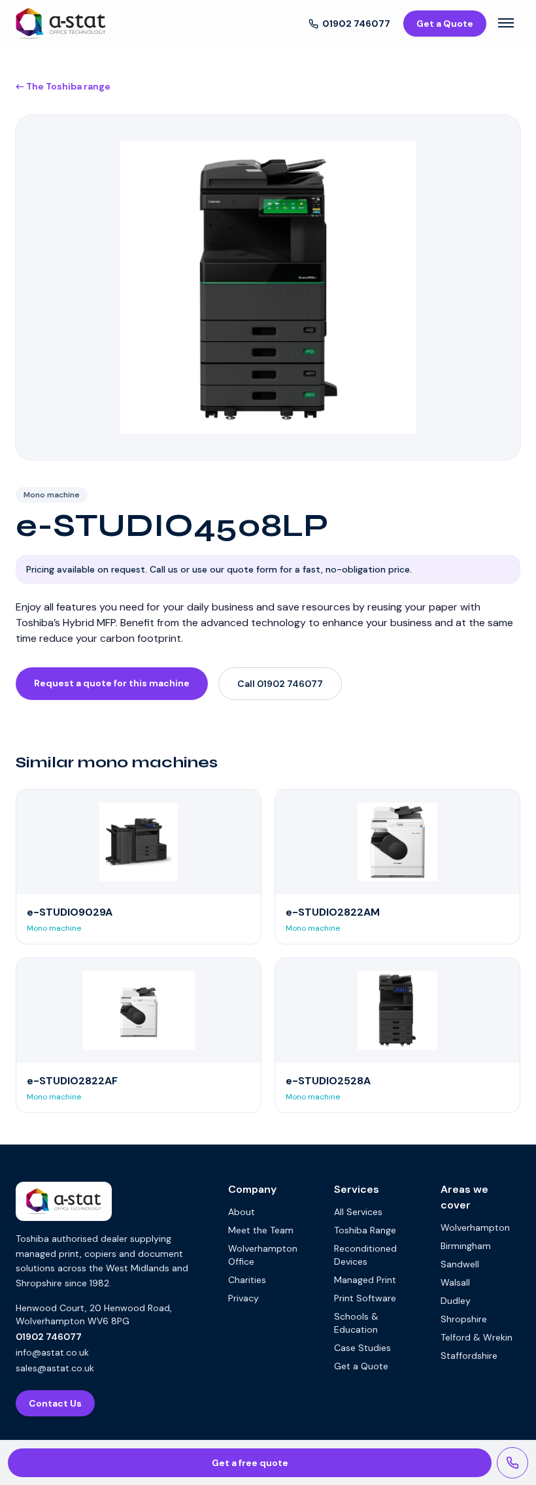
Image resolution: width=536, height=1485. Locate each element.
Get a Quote (444, 23)
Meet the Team (260, 1230)
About (241, 1212)
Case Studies (362, 1348)
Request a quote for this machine (112, 683)
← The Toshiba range (63, 86)
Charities (247, 1280)
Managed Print (365, 1280)
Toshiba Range (365, 1230)
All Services (358, 1212)
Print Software (365, 1298)
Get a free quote (250, 1463)
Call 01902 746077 (280, 684)
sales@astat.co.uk (55, 1368)
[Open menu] (506, 23)
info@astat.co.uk (52, 1352)
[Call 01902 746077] (512, 1462)
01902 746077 (356, 23)
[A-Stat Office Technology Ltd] (61, 23)
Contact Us (55, 1403)
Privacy (243, 1298)
